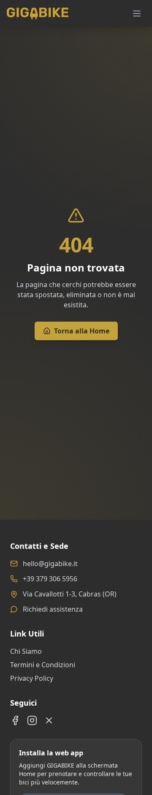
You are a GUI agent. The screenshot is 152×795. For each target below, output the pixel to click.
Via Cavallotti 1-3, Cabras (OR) (70, 594)
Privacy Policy (31, 678)
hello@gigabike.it (50, 563)
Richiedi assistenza (53, 609)
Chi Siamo (26, 651)
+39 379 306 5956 (50, 578)
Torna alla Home (81, 331)
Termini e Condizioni (42, 664)
